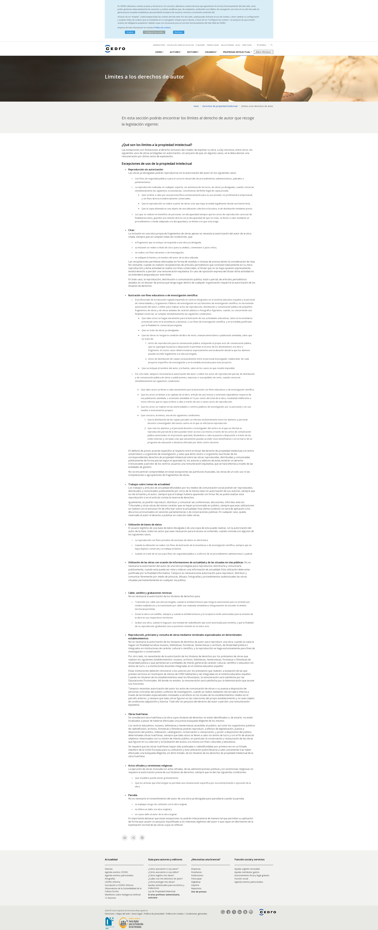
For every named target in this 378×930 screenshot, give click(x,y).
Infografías (110, 878)
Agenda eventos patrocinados (119, 875)
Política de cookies (162, 27)
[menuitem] (158, 51)
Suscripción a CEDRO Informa (119, 885)
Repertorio (196, 888)
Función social (241, 878)
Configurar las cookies (154, 32)
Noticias (109, 868)
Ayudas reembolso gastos (246, 872)
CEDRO (158, 51)
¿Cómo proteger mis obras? (161, 881)
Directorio (247, 45)
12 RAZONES (200, 45)
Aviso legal (137, 913)
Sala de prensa (227, 45)
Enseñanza (196, 872)
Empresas (196, 868)
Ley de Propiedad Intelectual (161, 891)
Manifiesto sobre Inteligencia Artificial (123, 894)
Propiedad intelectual (236, 51)
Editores (192, 51)
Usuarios (210, 51)
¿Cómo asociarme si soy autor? (163, 868)
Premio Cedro (213, 45)
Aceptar (130, 32)
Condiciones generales (196, 913)
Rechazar (179, 32)
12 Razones (110, 897)
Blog (238, 45)
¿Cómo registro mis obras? (161, 875)
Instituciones (197, 875)
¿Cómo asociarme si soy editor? (163, 872)
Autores (175, 51)
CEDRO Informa (112, 881)
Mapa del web (123, 913)
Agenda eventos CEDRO (116, 872)
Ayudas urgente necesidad (247, 868)
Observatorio (159, 45)
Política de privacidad (154, 913)
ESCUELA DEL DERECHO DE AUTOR (180, 45)
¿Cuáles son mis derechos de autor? (165, 878)
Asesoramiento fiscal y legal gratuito (251, 875)
